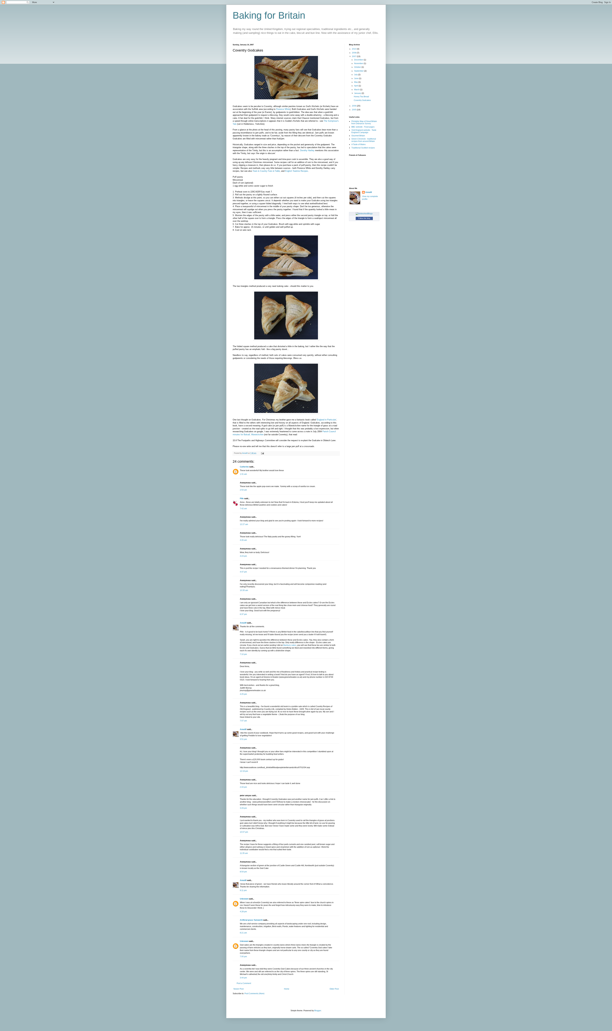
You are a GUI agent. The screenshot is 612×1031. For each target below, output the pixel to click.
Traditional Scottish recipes (363, 148)
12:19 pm (244, 771)
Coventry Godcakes (362, 100)
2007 (354, 56)
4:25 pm (243, 694)
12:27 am (244, 524)
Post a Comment (244, 983)
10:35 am (244, 590)
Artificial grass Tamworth (251, 920)
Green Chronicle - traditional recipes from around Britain (363, 140)
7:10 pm (243, 654)
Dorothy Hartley (307, 150)
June (356, 78)
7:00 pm (243, 956)
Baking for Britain (269, 15)
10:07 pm (244, 832)
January (358, 93)
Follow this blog (364, 218)
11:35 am (244, 853)
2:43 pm (243, 787)
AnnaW (243, 623)
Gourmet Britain (358, 136)
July (356, 74)
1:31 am (243, 474)
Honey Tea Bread (361, 96)
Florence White (283, 109)
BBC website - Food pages (363, 127)
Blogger (317, 1010)
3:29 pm (243, 808)
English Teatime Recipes (296, 171)
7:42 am (243, 508)
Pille (242, 498)
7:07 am (243, 721)
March (357, 89)
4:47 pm (243, 572)
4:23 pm (243, 556)
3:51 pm (243, 739)
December (359, 60)
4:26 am (243, 540)
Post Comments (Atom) (254, 993)
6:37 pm (243, 614)
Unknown (244, 899)
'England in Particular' (326, 419)
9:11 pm (243, 890)
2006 (354, 106)
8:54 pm (243, 872)
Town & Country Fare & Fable (266, 171)
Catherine (244, 467)
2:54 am (243, 490)
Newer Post (238, 989)
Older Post (334, 989)
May (356, 82)
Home (286, 989)
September (359, 71)
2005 (354, 110)
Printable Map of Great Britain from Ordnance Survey (364, 122)
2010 (354, 49)
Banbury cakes (289, 645)
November (359, 63)
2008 (354, 53)
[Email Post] (262, 453)
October (357, 67)
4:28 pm (243, 911)
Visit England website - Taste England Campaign (363, 131)
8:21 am (243, 933)
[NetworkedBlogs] (364, 214)
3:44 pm (243, 978)
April (356, 86)
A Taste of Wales (358, 144)
